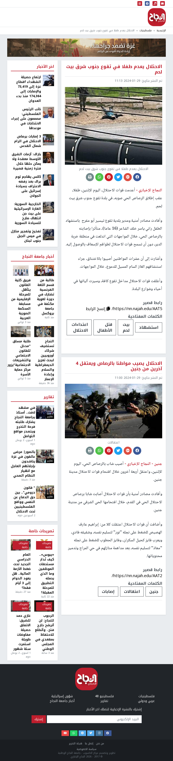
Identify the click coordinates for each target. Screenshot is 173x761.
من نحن (100, 743)
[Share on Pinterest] (109, 177)
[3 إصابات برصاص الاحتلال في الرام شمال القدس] (48, 140)
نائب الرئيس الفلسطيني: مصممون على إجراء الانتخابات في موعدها (26, 118)
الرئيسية (161, 30)
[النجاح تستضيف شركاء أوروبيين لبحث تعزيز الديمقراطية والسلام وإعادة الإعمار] (44, 331)
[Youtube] (65, 733)
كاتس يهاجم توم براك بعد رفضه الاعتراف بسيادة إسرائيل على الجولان (28, 186)
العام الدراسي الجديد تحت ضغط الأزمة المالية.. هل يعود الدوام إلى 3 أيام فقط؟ (21, 571)
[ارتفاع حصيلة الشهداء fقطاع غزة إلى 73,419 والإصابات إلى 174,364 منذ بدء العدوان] (48, 80)
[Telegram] (82, 733)
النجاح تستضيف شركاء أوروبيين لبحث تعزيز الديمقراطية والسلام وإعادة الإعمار (44, 360)
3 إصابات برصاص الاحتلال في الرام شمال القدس (27, 141)
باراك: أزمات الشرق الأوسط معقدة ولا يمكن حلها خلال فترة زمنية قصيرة (26, 161)
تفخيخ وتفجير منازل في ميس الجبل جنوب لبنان (26, 236)
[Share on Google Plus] (128, 177)
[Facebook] (108, 733)
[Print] (90, 177)
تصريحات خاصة (41, 531)
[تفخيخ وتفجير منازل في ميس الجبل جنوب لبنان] (48, 234)
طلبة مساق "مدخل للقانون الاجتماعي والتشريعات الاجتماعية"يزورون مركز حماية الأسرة (21, 358)
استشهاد (148, 327)
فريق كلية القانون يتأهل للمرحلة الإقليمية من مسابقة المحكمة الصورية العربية (21, 299)
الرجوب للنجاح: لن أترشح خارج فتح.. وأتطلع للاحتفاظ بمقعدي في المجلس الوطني (44, 632)
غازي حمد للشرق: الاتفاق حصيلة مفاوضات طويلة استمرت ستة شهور (22, 632)
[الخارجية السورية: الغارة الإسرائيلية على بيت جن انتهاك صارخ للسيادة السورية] (48, 207)
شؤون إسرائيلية (62, 696)
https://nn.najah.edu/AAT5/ (137, 309)
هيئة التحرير (75, 743)
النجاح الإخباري (157, 17)
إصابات (108, 591)
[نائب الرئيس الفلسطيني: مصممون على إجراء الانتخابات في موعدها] (48, 112)
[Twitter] (91, 733)
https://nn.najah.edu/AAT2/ (137, 576)
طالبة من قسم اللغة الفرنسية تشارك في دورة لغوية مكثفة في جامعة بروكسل (45, 297)
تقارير (49, 397)
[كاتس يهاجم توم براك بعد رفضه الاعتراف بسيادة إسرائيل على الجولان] (48, 180)
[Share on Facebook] (137, 177)
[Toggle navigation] (140, 3)
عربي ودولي (146, 701)
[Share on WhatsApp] (99, 177)
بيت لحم (126, 327)
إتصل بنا (89, 743)
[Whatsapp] (73, 733)
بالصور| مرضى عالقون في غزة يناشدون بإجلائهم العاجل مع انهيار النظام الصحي (23, 464)
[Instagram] (99, 733)
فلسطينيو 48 (104, 696)
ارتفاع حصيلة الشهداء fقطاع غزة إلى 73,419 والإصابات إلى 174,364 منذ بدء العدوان (28, 89)
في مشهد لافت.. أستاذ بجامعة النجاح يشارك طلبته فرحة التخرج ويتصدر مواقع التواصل (24, 422)
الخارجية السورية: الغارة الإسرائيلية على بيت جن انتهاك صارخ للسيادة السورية (27, 213)
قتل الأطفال (104, 327)
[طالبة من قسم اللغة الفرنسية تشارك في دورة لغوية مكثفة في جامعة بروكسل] (44, 270)
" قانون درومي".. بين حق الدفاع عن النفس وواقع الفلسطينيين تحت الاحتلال (24, 499)
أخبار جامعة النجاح (38, 257)
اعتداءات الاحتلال (80, 327)
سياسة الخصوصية (86, 749)
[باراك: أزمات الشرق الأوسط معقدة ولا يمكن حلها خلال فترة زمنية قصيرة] (48, 157)
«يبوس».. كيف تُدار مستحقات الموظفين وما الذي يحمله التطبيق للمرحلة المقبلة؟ (46, 573)
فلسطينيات (145, 30)
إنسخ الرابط (96, 309)
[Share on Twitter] (118, 177)
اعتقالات (132, 591)
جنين (153, 591)
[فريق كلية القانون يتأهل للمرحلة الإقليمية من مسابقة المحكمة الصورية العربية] (21, 270)
